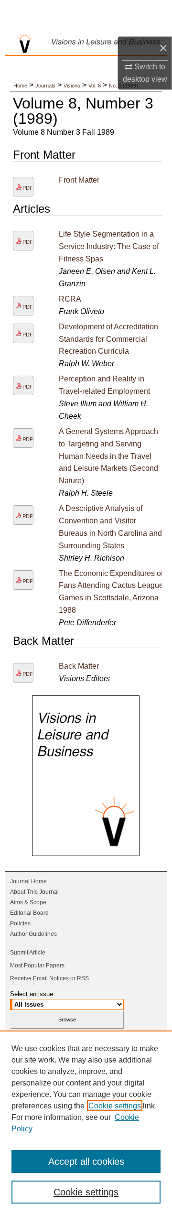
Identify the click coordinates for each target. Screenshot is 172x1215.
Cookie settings (114, 1106)
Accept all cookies (86, 1161)
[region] (86, 1123)
